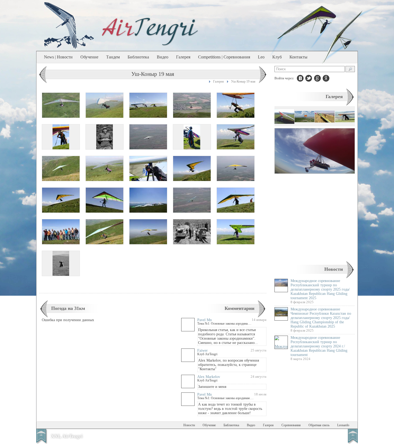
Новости (333, 269)
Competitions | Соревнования (224, 57)
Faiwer (202, 350)
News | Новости (58, 57)
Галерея (183, 57)
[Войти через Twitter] (308, 78)
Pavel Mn (204, 320)
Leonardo (343, 425)
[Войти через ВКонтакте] (300, 78)
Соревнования (291, 425)
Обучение (89, 57)
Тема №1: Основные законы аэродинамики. (226, 323)
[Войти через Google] (317, 78)
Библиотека (138, 57)
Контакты (298, 57)
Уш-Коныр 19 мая (243, 81)
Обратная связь (318, 425)
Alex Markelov (208, 377)
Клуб (277, 57)
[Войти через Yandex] (325, 78)
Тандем (113, 57)
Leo (261, 57)
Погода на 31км (68, 308)
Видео (162, 57)
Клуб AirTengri (207, 354)
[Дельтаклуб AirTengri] (150, 31)
